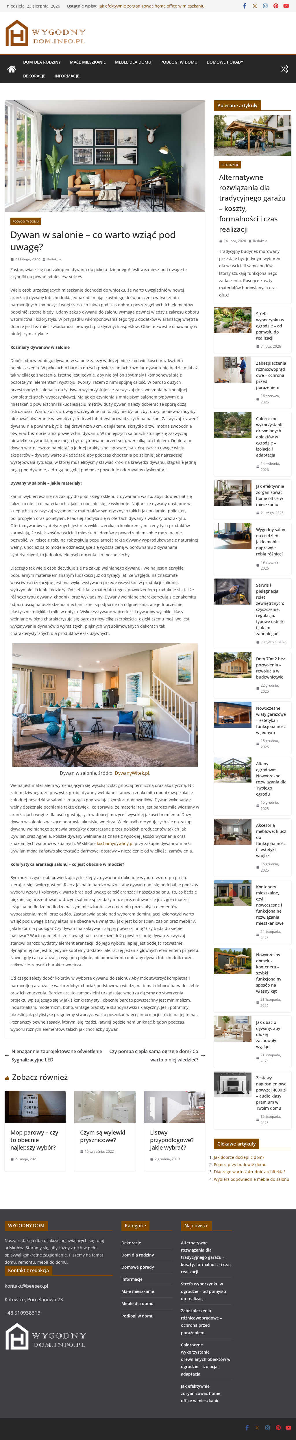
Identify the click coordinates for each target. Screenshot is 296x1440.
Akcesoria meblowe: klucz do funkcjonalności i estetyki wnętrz (271, 840)
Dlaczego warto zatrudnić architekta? (249, 1171)
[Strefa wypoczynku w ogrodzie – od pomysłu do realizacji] (232, 330)
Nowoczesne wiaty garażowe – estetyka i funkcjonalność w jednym (271, 720)
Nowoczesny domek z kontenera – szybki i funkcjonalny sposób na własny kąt (268, 973)
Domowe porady (225, 62)
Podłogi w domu (178, 62)
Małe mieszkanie (88, 62)
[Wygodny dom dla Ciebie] (11, 69)
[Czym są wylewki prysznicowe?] (104, 1095)
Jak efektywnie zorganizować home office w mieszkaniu (270, 495)
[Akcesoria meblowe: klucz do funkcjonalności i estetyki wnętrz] (232, 848)
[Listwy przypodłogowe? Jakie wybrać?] (174, 1095)
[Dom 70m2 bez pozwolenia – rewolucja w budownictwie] (232, 675)
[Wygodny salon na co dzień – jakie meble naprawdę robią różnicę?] (232, 549)
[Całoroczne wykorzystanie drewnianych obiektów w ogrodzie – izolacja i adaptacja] (232, 444)
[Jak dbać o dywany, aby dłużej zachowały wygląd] (232, 1042)
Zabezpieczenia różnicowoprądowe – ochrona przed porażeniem (271, 375)
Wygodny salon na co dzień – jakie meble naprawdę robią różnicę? (270, 542)
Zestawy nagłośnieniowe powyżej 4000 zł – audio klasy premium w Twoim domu (271, 1093)
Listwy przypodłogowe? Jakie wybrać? (172, 1139)
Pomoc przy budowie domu (240, 1164)
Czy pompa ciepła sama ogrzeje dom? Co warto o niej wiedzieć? (153, 1055)
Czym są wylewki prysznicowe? (102, 1136)
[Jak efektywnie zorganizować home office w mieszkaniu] (232, 500)
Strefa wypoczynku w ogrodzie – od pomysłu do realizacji (270, 326)
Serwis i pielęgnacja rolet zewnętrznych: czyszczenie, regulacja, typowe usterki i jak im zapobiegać (270, 609)
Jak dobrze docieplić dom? (239, 1157)
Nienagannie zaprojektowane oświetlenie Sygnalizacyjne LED (57, 1055)
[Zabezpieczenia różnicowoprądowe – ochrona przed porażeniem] (232, 383)
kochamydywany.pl (115, 843)
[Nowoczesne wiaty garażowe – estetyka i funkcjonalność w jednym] (232, 728)
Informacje (67, 76)
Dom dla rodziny (42, 62)
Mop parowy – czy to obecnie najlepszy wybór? (34, 1139)
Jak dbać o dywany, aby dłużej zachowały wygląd (268, 1034)
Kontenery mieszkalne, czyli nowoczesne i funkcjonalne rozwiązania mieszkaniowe (270, 905)
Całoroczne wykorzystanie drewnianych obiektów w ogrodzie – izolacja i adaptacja (148, 8)
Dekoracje (34, 76)
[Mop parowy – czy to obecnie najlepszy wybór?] (35, 1095)
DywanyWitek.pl (132, 773)
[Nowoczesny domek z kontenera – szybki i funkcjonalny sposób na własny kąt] (232, 980)
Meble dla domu (133, 62)
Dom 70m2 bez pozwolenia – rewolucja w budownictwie (270, 668)
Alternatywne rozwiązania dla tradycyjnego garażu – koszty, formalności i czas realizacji (252, 203)
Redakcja (54, 259)
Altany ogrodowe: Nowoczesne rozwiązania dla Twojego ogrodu (271, 779)
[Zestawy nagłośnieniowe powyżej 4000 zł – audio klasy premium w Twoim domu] (232, 1100)
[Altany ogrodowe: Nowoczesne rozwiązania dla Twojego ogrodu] (232, 786)
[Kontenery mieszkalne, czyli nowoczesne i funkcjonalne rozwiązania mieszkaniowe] (232, 912)
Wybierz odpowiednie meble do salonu (251, 1179)
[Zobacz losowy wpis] (284, 69)
